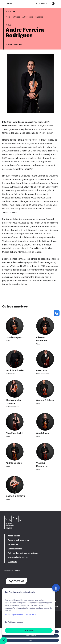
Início (8, 17)
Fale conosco (14, 544)
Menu (9, 4)
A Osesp (16, 17)
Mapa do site (14, 536)
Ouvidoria (12, 562)
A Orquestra (28, 17)
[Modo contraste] (53, 4)
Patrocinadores (15, 549)
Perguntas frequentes (18, 540)
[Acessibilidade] (56, 588)
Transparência (30, 636)
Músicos (39, 17)
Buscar (42, 4)
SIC (30, 640)
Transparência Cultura (18, 557)
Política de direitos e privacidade (23, 553)
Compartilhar (15, 44)
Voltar (11, 12)
